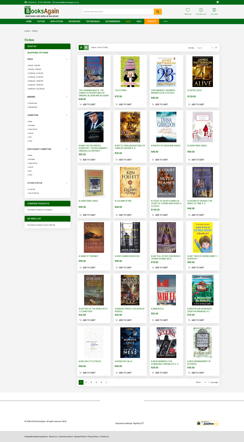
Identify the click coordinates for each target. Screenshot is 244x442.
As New (32, 125)
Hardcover (33, 103)
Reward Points (80, 437)
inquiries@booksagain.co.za (67, 2)
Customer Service (65, 437)
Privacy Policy (93, 437)
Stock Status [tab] (34, 183)
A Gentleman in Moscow (127, 256)
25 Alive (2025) (194, 90)
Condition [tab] (32, 115)
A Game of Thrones (88, 256)
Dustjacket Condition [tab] (39, 149)
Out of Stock (34, 193)
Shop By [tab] (31, 46)
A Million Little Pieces (90, 361)
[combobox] (122, 12)
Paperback (33, 107)
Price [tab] (30, 59)
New (30, 121)
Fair (30, 137)
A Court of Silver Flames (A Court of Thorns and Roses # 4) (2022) (166, 203)
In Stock (32, 189)
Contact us (32, 2)
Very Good (33, 129)
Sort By (191, 48)
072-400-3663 (45, 2)
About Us (53, 437)
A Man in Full (157, 309)
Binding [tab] (31, 97)
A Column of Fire (123, 201)
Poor (30, 141)
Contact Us (104, 437)
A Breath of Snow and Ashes (165, 146)
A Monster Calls (123, 361)
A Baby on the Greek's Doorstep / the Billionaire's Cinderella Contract (93, 148)
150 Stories (121, 90)
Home (27, 31)
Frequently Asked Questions (36, 437)
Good (31, 133)
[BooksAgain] (42, 11)
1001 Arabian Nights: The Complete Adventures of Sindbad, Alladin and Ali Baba (94, 93)
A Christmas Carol (197, 146)
